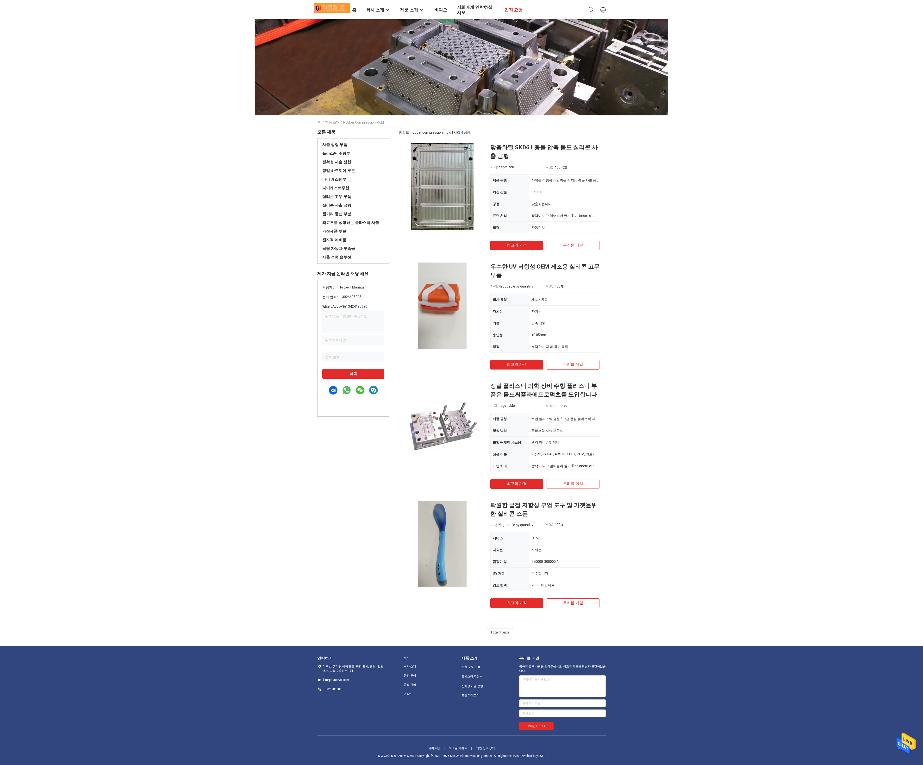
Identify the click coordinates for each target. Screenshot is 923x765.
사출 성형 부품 (334, 144)
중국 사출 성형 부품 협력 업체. (397, 756)
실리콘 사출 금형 (336, 205)
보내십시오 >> (536, 726)
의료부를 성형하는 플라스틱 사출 (350, 222)
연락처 (408, 694)
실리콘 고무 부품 (336, 196)
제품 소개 (332, 122)
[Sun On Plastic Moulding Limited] (332, 8)
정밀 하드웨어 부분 (338, 170)
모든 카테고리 (471, 695)
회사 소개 (410, 666)
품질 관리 (410, 684)
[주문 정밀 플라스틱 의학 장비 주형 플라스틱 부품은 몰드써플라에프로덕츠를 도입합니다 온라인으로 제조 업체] (442, 425)
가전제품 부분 (334, 231)
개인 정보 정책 (485, 748)
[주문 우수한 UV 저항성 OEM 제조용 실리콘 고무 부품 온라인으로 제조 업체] (442, 305)
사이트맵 (434, 748)
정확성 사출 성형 (336, 162)
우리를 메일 (573, 245)
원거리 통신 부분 (336, 214)
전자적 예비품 (334, 240)
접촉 (353, 373)
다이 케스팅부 (334, 179)
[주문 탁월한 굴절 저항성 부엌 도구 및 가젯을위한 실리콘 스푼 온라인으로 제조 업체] (442, 544)
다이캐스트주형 (335, 188)
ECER (542, 756)
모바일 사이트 (458, 748)
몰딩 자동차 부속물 (338, 248)
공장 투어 (410, 675)
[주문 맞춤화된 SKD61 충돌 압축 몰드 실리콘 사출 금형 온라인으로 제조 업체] (442, 186)
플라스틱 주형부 (336, 153)
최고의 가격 (517, 245)
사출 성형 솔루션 (336, 257)
